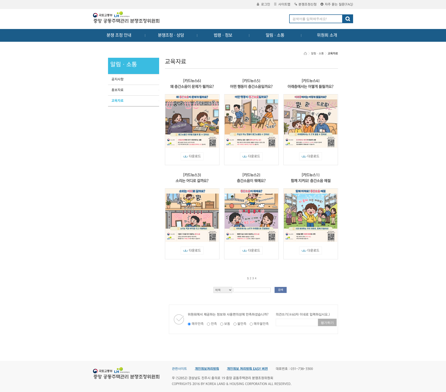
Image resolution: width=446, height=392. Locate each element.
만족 (214, 324)
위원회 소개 (327, 35)
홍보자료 (118, 90)
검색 (280, 289)
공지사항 (118, 79)
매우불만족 (261, 324)
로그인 (265, 4)
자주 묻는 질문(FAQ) (339, 4)
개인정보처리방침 (207, 369)
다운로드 (195, 156)
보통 (227, 324)
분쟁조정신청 (307, 4)
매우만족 (198, 324)
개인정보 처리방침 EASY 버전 (247, 369)
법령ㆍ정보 (223, 35)
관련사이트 (179, 369)
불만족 (241, 324)
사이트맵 (284, 4)
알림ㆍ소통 (275, 35)
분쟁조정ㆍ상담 (171, 35)
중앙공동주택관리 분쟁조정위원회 (126, 17)
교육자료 (118, 101)
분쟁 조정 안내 (119, 35)
